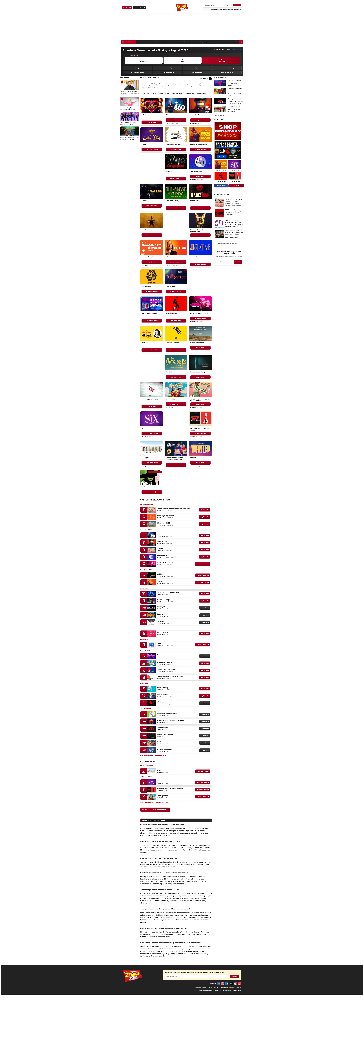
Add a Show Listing (139, 7)
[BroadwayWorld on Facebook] (218, 983)
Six (143, 428)
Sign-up (228, 5)
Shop (189, 42)
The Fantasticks (196, 171)
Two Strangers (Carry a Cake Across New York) (174, 458)
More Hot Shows (221, 185)
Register (225, 42)
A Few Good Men (196, 115)
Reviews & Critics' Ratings (227, 68)
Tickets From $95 (200, 235)
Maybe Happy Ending (149, 313)
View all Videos (219, 115)
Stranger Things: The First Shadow (199, 429)
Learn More (205, 608)
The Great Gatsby (172, 201)
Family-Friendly (164, 93)
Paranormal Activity (197, 372)
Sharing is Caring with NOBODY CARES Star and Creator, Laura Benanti (235, 101)
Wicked (144, 487)
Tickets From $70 (152, 433)
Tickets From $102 (176, 149)
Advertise (198, 988)
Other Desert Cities (197, 343)
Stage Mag (203, 42)
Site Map (238, 988)
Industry (164, 42)
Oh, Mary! (145, 343)
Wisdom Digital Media (211, 990)
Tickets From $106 (176, 321)
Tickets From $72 (176, 179)
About (204, 988)
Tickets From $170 (151, 235)
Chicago (169, 171)
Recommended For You (221, 194)
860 (167, 115)
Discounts (237, 185)
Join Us (216, 988)
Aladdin (144, 144)
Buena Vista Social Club (198, 144)
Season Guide (201, 93)
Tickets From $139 (200, 208)
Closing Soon (190, 93)
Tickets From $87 (152, 463)
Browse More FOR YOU (227, 243)
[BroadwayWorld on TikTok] (231, 983)
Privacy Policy (236, 990)
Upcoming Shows (177, 93)
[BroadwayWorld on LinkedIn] (227, 983)
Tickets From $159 (176, 377)
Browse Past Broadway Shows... (155, 810)
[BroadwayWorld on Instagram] (222, 983)
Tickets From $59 (200, 149)
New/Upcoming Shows (137, 72)
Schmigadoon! (171, 399)
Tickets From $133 (151, 291)
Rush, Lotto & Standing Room (167, 68)
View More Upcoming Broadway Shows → (154, 756)
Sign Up (234, 976)
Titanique (145, 458)
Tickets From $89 (200, 264)
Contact (209, 988)
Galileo (144, 201)
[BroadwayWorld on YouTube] (239, 983)
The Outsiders (171, 372)
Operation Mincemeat (174, 343)
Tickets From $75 (152, 149)
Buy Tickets (152, 122)
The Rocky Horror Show (150, 399)
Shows (158, 42)
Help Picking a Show (137, 68)
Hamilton (145, 230)
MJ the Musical (171, 313)
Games (195, 42)
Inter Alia (169, 257)
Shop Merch (128, 7)
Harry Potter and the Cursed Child (197, 231)
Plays (154, 93)
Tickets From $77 (176, 465)
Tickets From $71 (152, 206)
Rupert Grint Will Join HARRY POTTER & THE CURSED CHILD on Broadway (129, 88)
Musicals (146, 93)
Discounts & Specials (197, 72)
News (151, 42)
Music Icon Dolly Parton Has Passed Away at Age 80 (128, 104)
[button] (241, 42)
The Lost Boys (171, 286)
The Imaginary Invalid (149, 257)
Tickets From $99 (152, 492)
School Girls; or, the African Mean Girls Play (200, 400)
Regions (231, 988)
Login (234, 42)
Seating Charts (197, 68)
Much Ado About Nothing (199, 313)
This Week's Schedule (167, 72)
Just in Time (194, 257)
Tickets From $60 (176, 350)
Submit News (224, 988)
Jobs (176, 42)
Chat (170, 42)
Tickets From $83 (176, 262)
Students (182, 42)
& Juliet (144, 115)
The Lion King (146, 286)
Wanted (193, 458)
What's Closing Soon (227, 72)
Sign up (238, 262)
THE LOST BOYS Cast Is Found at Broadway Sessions (234, 83)
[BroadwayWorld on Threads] (235, 983)
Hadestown (194, 201)
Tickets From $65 (152, 321)
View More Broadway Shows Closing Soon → (155, 802)
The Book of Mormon (173, 144)
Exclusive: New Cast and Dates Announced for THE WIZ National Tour (129, 135)
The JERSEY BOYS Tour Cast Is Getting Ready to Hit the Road (235, 109)
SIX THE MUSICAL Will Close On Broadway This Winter (129, 119)
